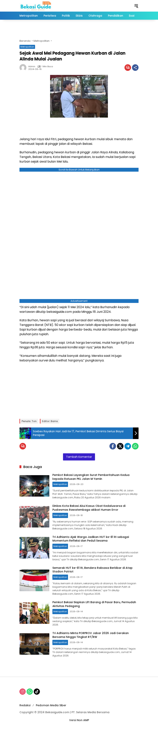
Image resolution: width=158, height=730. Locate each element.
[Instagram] (22, 691)
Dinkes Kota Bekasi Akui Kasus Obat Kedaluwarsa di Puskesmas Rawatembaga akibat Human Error (88, 508)
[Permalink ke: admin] (23, 67)
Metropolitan (27, 46)
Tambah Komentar (79, 457)
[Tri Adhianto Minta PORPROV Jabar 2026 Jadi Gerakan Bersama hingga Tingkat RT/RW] (34, 644)
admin (31, 66)
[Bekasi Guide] (35, 6)
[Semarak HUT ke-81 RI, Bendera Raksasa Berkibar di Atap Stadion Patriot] (34, 580)
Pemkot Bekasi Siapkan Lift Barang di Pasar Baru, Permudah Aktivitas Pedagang (94, 604)
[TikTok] (37, 691)
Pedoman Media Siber (51, 705)
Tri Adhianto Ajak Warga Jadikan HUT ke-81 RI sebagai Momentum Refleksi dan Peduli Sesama (90, 539)
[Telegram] (127, 446)
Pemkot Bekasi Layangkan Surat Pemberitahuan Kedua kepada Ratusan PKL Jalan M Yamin (90, 477)
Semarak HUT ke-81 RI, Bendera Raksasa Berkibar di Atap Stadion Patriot (92, 570)
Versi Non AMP (79, 720)
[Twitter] (120, 446)
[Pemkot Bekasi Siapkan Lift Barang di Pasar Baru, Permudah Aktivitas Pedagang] (34, 613)
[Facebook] (112, 446)
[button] (136, 5)
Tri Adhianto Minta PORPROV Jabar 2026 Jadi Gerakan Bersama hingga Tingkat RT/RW (90, 635)
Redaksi (24, 705)
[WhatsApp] (135, 446)
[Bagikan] (135, 67)
